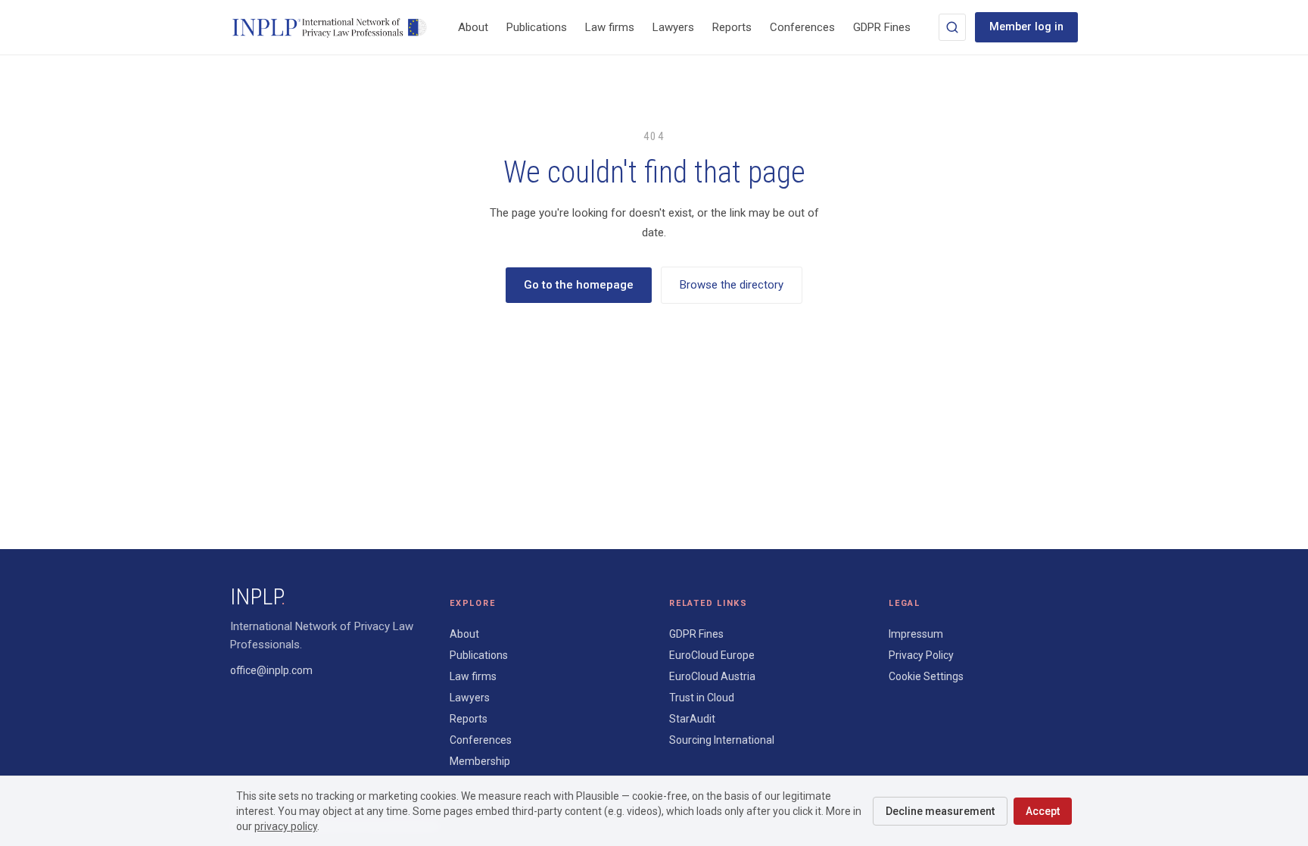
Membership (480, 761)
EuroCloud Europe (712, 655)
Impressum (916, 634)
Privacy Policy (921, 655)
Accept (1043, 811)
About (473, 27)
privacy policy (285, 826)
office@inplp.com (271, 670)
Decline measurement (940, 811)
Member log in (1026, 26)
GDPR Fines (882, 27)
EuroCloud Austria (712, 676)
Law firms (609, 27)
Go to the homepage (579, 285)
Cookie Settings (926, 676)
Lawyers (673, 27)
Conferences (802, 27)
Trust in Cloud (701, 697)
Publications (536, 27)
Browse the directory (731, 285)
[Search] (952, 27)
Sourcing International (721, 740)
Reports (732, 27)
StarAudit (692, 719)
